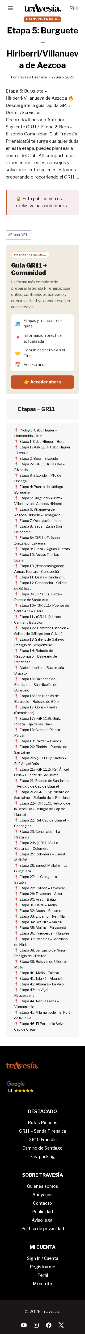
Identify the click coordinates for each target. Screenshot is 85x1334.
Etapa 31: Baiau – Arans (38, 905)
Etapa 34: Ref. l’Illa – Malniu (40, 922)
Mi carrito (42, 1283)
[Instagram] (36, 1325)
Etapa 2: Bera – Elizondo (38, 458)
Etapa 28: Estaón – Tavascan (42, 888)
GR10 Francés (43, 1139)
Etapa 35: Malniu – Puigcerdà (42, 928)
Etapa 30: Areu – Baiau (37, 899)
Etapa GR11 (18, 234)
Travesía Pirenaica (32, 77)
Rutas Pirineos (42, 1122)
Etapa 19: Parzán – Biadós (40, 741)
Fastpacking (42, 1156)
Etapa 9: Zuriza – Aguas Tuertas (44, 549)
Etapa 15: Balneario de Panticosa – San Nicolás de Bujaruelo (35, 684)
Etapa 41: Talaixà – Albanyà (41, 978)
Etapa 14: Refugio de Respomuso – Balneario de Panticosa (35, 656)
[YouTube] (24, 1325)
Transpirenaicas (42, 19)
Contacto (42, 1203)
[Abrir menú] (11, 8)
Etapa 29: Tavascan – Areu (40, 894)
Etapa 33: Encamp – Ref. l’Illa (42, 916)
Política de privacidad (42, 1228)
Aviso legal (42, 1220)
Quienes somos (42, 1186)
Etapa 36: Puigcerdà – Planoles (44, 933)
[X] (61, 1325)
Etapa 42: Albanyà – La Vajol (41, 984)
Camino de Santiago (42, 1148)
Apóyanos (42, 1194)
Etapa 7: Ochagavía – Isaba (41, 521)
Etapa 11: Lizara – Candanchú (42, 577)
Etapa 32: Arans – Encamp (40, 911)
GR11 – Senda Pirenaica (42, 1131)
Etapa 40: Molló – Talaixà (39, 973)
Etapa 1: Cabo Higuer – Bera (41, 441)
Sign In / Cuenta (42, 1258)
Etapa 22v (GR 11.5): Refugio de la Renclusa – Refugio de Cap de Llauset (42, 809)
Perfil (42, 1275)
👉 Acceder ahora (42, 381)
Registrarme (42, 1266)
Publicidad (42, 1211)
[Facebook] (48, 1325)
